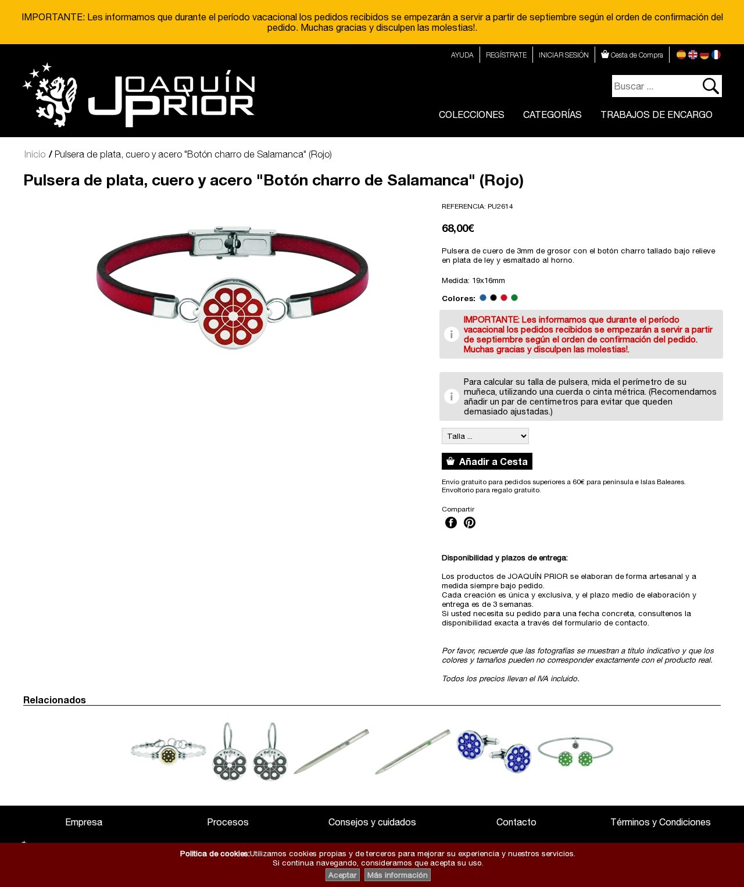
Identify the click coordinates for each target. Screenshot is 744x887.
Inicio (34, 154)
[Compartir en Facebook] (451, 529)
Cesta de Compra (636, 55)
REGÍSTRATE (506, 55)
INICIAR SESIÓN (564, 55)
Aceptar (342, 874)
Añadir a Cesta (491, 461)
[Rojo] (504, 298)
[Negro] (493, 298)
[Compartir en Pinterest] (469, 529)
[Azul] (483, 298)
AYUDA (462, 55)
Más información (397, 874)
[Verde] (514, 298)
